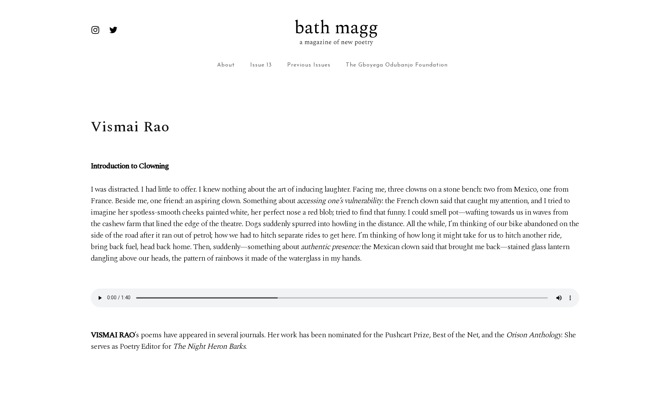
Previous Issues (308, 65)
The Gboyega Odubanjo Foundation (397, 65)
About (226, 65)
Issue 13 (261, 65)
